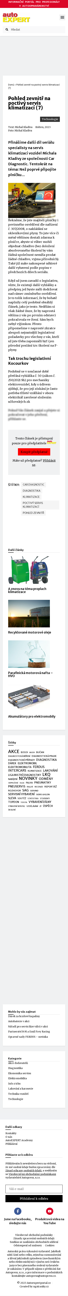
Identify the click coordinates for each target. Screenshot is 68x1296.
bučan (40, 752)
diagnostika (31, 490)
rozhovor (14, 790)
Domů (11, 85)
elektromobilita (20, 767)
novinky (28, 778)
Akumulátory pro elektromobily (31, 716)
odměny (46, 779)
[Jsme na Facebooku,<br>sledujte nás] (17, 1211)
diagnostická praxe (44, 756)
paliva (29, 782)
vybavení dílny (40, 802)
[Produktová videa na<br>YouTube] (49, 1211)
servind (34, 790)
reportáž (50, 786)
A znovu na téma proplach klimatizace (27, 590)
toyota (23, 802)
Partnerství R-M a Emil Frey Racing (29, 1031)
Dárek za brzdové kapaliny (24, 1016)
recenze (39, 787)
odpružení (13, 783)
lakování (50, 770)
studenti (45, 798)
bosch (24, 752)
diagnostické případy (21, 760)
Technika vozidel (18, 1093)
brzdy (32, 752)
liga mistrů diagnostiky (24, 775)
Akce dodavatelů (18, 1063)
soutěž (22, 798)
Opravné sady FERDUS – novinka (28, 1036)
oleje (22, 783)
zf (41, 806)
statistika (33, 798)
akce (13, 751)
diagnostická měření (19, 756)
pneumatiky (42, 782)
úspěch (48, 806)
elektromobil (27, 763)
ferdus (39, 767)
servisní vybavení (21, 794)
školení (12, 810)
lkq (46, 774)
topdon (13, 802)
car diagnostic (33, 484)
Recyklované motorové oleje (29, 632)
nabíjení (12, 779)
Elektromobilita (17, 1078)
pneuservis (16, 786)
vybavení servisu (16, 806)
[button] (62, 17)
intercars (17, 770)
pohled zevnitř (33, 513)
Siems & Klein (43, 794)
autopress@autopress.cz (41, 1275)
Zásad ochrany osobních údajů (23, 1170)
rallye (30, 787)
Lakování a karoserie (20, 1088)
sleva (12, 798)
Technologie (50, 119)
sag (25, 790)
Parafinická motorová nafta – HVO (30, 674)
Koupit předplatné (34, 452)
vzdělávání (32, 806)
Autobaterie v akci (18, 1021)
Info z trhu (14, 1083)
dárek (12, 763)
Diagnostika (15, 1068)
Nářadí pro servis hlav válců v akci (28, 1026)
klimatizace (31, 496)
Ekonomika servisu (19, 1073)
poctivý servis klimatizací (33, 504)
